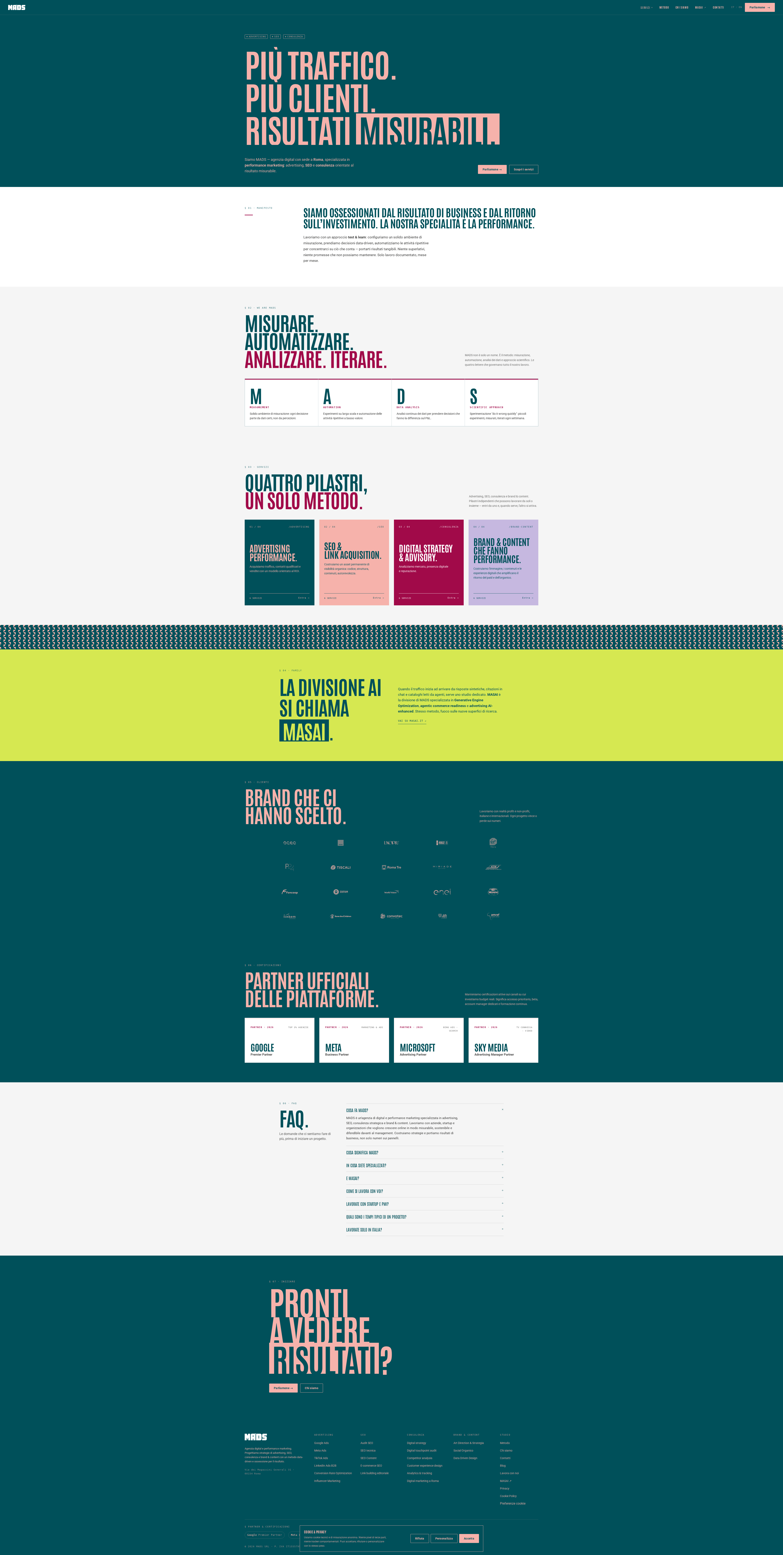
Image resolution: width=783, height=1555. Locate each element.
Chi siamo (682, 7)
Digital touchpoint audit (422, 1450)
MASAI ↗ (506, 1481)
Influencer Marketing (327, 1481)
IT (732, 7)
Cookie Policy (508, 1496)
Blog (503, 1465)
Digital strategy (416, 1443)
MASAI (700, 7)
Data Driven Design (465, 1458)
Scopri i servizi (524, 169)
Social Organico (463, 1450)
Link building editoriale (375, 1473)
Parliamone (760, 7)
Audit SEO (367, 1443)
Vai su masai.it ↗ (412, 720)
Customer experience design (424, 1465)
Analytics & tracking (419, 1473)
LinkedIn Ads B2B (325, 1465)
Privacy (504, 1488)
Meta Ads (320, 1450)
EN (740, 7)
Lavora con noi (509, 1473)
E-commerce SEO (371, 1465)
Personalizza (444, 1538)
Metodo (664, 7)
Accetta (469, 1538)
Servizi (647, 7)
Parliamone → (492, 169)
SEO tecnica (368, 1450)
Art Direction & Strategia (468, 1443)
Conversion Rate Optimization (333, 1473)
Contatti (718, 7)
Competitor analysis (419, 1458)
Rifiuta (419, 1538)
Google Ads (321, 1443)
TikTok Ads (321, 1458)
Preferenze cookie (512, 1503)
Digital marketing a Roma (423, 1481)
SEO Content (369, 1458)
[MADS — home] (16, 7)
